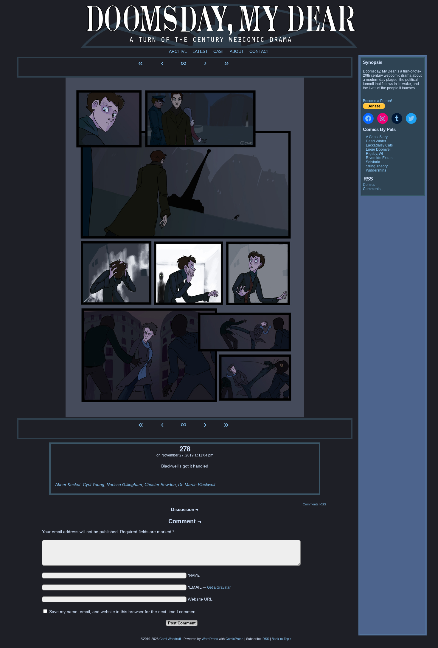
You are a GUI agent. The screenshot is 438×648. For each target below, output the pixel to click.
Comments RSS (314, 504)
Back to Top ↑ (282, 639)
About (237, 51)
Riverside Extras (379, 158)
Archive (178, 51)
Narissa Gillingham (124, 484)
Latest (200, 51)
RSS (266, 639)
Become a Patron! (377, 101)
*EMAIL (209, 587)
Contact (259, 51)
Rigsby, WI (374, 154)
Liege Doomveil (379, 149)
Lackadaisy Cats (379, 145)
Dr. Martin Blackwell (196, 484)
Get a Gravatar (219, 587)
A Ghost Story (377, 137)
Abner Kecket (67, 484)
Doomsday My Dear (219, 25)
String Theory (377, 166)
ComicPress (234, 639)
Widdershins (376, 170)
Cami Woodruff (170, 639)
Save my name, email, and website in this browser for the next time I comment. (123, 611)
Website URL (200, 599)
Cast (218, 51)
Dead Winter (376, 141)
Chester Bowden (160, 484)
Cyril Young (93, 484)
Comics (369, 185)
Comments (371, 189)
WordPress (210, 639)
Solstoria (373, 162)
